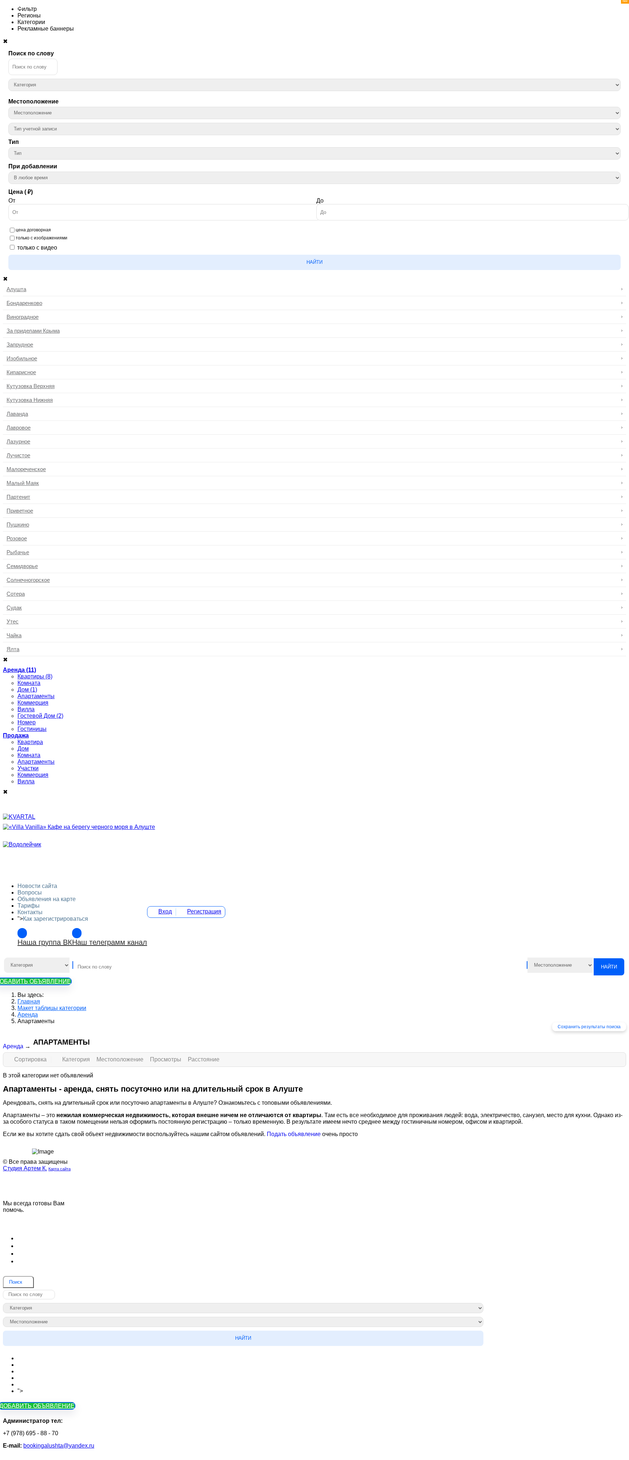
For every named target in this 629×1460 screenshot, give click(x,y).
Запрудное (20, 344)
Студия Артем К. (25, 1168)
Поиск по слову (31, 53)
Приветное (20, 511)
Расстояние (203, 1059)
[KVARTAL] (19, 817)
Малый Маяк (23, 483)
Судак (14, 607)
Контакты (30, 912)
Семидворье (22, 566)
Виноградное (23, 317)
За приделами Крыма (33, 331)
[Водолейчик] (22, 844)
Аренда (13, 1046)
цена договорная (33, 230)
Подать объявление (294, 1134)
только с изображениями (41, 238)
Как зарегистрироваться (55, 919)
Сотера (16, 594)
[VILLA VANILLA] (79, 827)
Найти (314, 262)
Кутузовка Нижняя (30, 400)
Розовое (17, 538)
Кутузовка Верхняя (31, 386)
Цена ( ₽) (20, 192)
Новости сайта (37, 886)
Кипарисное (21, 372)
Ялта (13, 649)
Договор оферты (42, 1245)
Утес (13, 621)
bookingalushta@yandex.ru (58, 1446)
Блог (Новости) (40, 1238)
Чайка (14, 635)
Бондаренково (24, 303)
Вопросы (29, 892)
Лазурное (18, 441)
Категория (76, 1059)
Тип (13, 142)
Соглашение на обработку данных (69, 1253)
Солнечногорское (28, 580)
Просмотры (166, 1059)
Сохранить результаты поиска (589, 1026)
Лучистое (18, 455)
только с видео (37, 247)
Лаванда (17, 414)
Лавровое (19, 427)
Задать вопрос (43, 1220)
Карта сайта (59, 1169)
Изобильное (22, 358)
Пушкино (18, 524)
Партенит (18, 497)
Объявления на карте (46, 899)
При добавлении (32, 166)
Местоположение (33, 101)
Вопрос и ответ (40, 1261)
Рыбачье (18, 552)
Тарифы (28, 906)
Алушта (16, 289)
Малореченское (26, 469)
